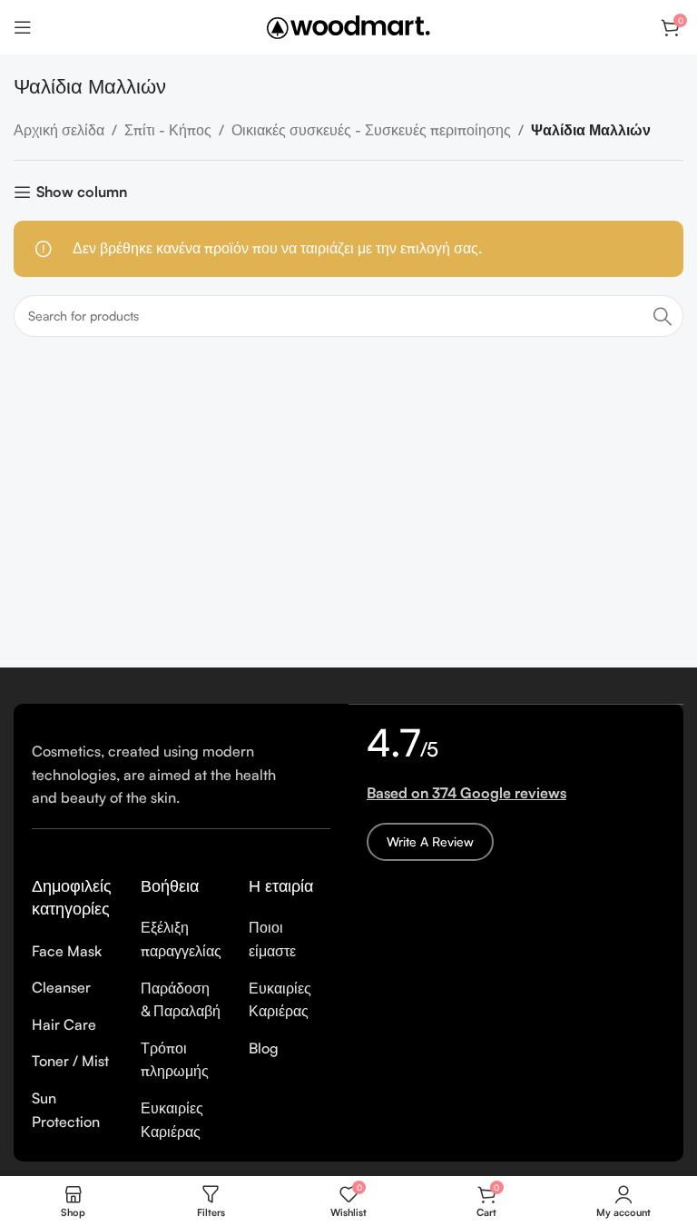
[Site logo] (348, 25)
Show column (81, 192)
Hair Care (64, 1024)
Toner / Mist (70, 1061)
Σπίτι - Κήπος (167, 130)
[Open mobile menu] (23, 27)
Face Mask (67, 951)
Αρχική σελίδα (59, 130)
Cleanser (61, 987)
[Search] (662, 316)
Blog (264, 1048)
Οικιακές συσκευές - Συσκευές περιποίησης (371, 130)
